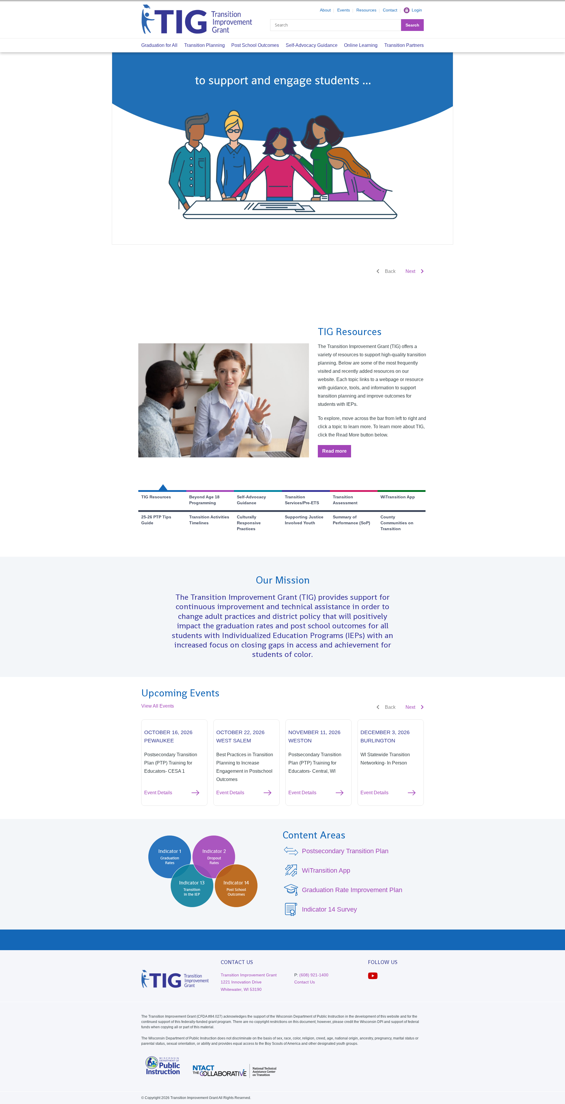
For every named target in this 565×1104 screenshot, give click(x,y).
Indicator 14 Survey (329, 909)
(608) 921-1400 (313, 975)
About (325, 10)
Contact (390, 10)
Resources (366, 10)
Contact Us (304, 982)
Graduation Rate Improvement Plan (352, 890)
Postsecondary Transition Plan (345, 851)
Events (343, 10)
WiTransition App (326, 870)
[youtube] (373, 976)
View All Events (157, 705)
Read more (336, 452)
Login (417, 10)
